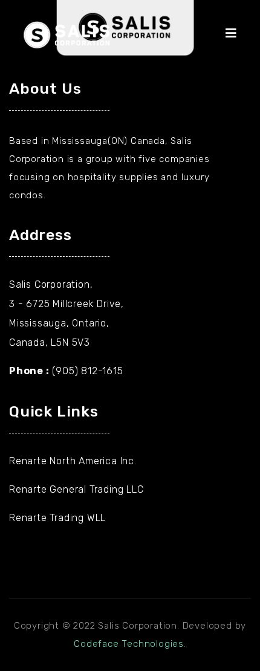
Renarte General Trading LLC (76, 489)
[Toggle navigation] (237, 36)
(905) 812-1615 (87, 371)
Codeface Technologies (129, 643)
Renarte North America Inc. (73, 461)
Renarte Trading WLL (57, 518)
